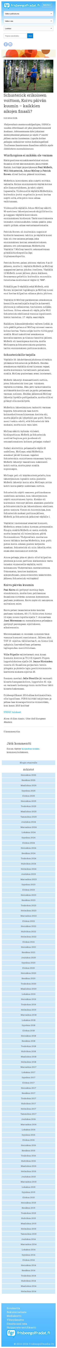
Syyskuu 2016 (28, 1134)
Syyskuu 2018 (28, 1025)
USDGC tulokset (12, 712)
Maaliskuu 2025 (28, 811)
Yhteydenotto (15, 1319)
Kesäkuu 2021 (28, 952)
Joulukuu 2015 (28, 1176)
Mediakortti (14, 1315)
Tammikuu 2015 (28, 1234)
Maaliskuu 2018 (28, 1056)
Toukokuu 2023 (28, 905)
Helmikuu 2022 (28, 936)
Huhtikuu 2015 (28, 1218)
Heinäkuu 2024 (28, 848)
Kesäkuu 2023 (28, 900)
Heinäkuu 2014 (28, 1265)
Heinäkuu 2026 (28, 775)
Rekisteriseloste (16, 1312)
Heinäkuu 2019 (28, 999)
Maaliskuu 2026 (28, 785)
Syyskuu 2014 (28, 1254)
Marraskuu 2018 (28, 1014)
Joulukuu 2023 (28, 874)
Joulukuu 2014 (28, 1239)
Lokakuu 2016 (28, 1129)
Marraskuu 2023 (29, 879)
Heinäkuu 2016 (28, 1145)
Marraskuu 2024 (29, 827)
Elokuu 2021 (28, 942)
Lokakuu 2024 (29, 832)
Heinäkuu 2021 (28, 947)
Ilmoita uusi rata (17, 1323)
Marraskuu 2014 (28, 1244)
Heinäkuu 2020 (28, 973)
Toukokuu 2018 (28, 1046)
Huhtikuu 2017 (28, 1103)
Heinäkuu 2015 (28, 1202)
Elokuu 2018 (28, 1030)
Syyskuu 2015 (28, 1192)
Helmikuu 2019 (28, 1009)
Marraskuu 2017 (28, 1067)
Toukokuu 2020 (28, 983)
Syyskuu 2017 (28, 1077)
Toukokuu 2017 (28, 1098)
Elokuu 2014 (28, 1260)
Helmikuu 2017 (28, 1108)
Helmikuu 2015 (28, 1228)
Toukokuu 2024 (28, 858)
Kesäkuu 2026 (28, 780)
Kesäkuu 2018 (28, 1041)
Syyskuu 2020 (28, 962)
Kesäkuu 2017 (28, 1093)
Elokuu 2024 (28, 842)
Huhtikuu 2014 (28, 1280)
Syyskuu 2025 (28, 790)
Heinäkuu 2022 (28, 926)
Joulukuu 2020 (28, 957)
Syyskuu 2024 (28, 837)
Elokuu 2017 (28, 1082)
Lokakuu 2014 (28, 1249)
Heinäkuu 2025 (28, 801)
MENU (47, 4)
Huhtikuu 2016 (28, 1161)
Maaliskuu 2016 (28, 1166)
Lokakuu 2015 (28, 1187)
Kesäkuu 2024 (28, 853)
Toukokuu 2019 (28, 1004)
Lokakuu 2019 (28, 994)
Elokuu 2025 (28, 795)
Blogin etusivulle (28, 762)
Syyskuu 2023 (28, 884)
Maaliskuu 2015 (28, 1223)
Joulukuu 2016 (28, 1119)
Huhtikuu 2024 (28, 863)
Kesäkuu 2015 (28, 1207)
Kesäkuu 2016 (28, 1150)
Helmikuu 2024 (28, 869)
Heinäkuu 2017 (28, 1088)
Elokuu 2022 (28, 921)
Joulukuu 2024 (28, 822)
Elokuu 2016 (28, 1140)
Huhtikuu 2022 (28, 931)
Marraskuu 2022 (29, 915)
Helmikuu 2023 (28, 910)
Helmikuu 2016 (28, 1171)
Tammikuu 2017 (28, 1114)
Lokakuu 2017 (28, 1072)
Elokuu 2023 (28, 889)
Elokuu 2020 (28, 968)
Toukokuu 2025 (28, 806)
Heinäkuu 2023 (28, 895)
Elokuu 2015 (28, 1197)
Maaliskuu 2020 (28, 988)
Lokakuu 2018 (28, 1020)
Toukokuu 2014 (28, 1275)
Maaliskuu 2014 (28, 1286)
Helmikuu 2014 (28, 1291)
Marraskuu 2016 (28, 1124)
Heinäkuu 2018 (28, 1035)
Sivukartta (13, 1308)
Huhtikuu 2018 (28, 1051)
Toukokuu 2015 (28, 1213)
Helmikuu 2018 (28, 1062)
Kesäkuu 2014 (28, 1270)
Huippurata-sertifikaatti (21, 1327)
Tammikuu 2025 (29, 816)
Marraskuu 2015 (28, 1181)
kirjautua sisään (31, 748)
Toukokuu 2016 (28, 1155)
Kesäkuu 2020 (28, 978)
